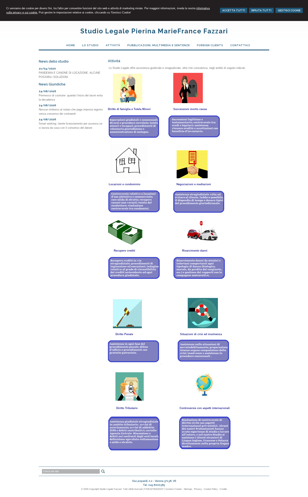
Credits (223, 489)
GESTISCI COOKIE (289, 10)
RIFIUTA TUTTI (261, 10)
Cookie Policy (211, 489)
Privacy (198, 489)
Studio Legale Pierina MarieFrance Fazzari (154, 31)
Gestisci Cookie (174, 489)
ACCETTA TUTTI (233, 10)
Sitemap (188, 489)
